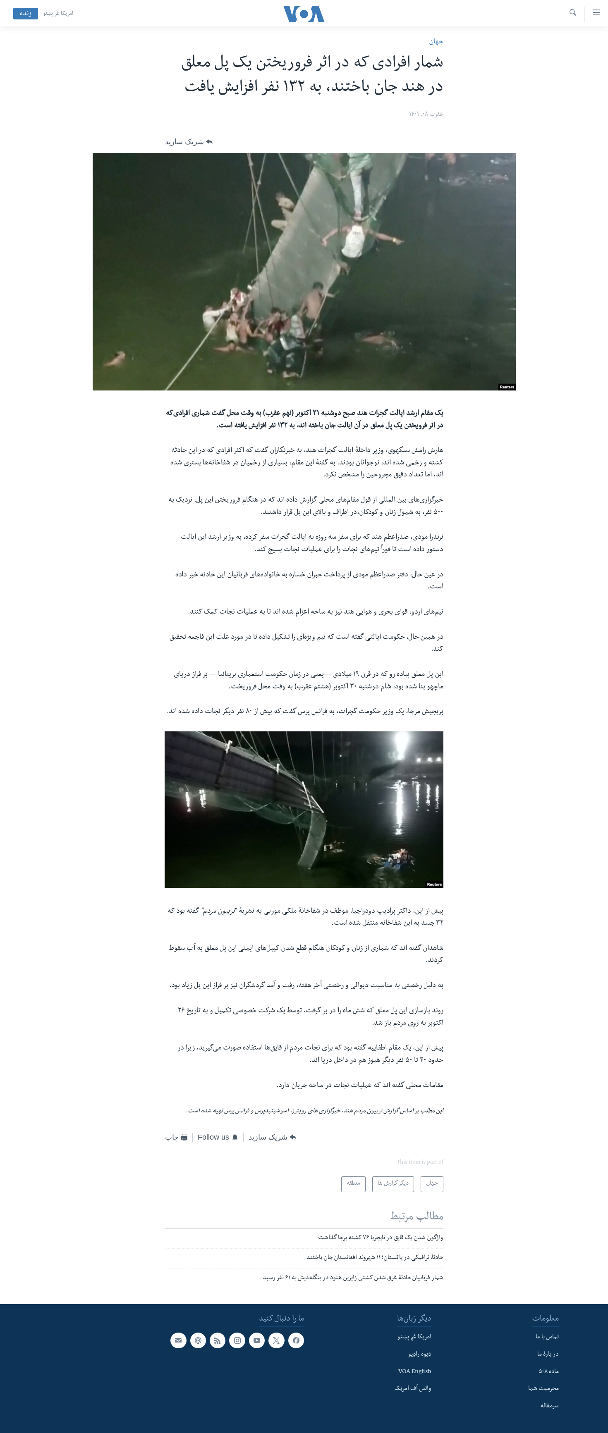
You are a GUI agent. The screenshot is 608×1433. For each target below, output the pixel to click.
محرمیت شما (543, 1389)
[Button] (189, 142)
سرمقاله (549, 1406)
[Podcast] (198, 1340)
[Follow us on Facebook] (296, 1340)
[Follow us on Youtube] (257, 1340)
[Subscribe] (178, 1340)
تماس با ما (547, 1337)
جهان (436, 42)
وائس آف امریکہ (413, 1389)
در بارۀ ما (548, 1355)
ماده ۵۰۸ (549, 1372)
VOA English (414, 1372)
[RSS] (217, 1340)
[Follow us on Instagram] (237, 1340)
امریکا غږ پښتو (58, 14)
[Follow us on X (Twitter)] (276, 1340)
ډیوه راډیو (419, 1355)
